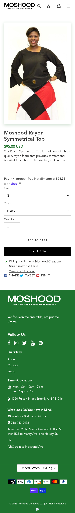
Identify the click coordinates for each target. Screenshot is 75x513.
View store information (22, 271)
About (12, 359)
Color (7, 203)
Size (6, 188)
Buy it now (37, 251)
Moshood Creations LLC (31, 504)
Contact (13, 365)
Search (12, 371)
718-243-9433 (20, 423)
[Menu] (68, 6)
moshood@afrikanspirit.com (29, 416)
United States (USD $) (36, 468)
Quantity (9, 219)
